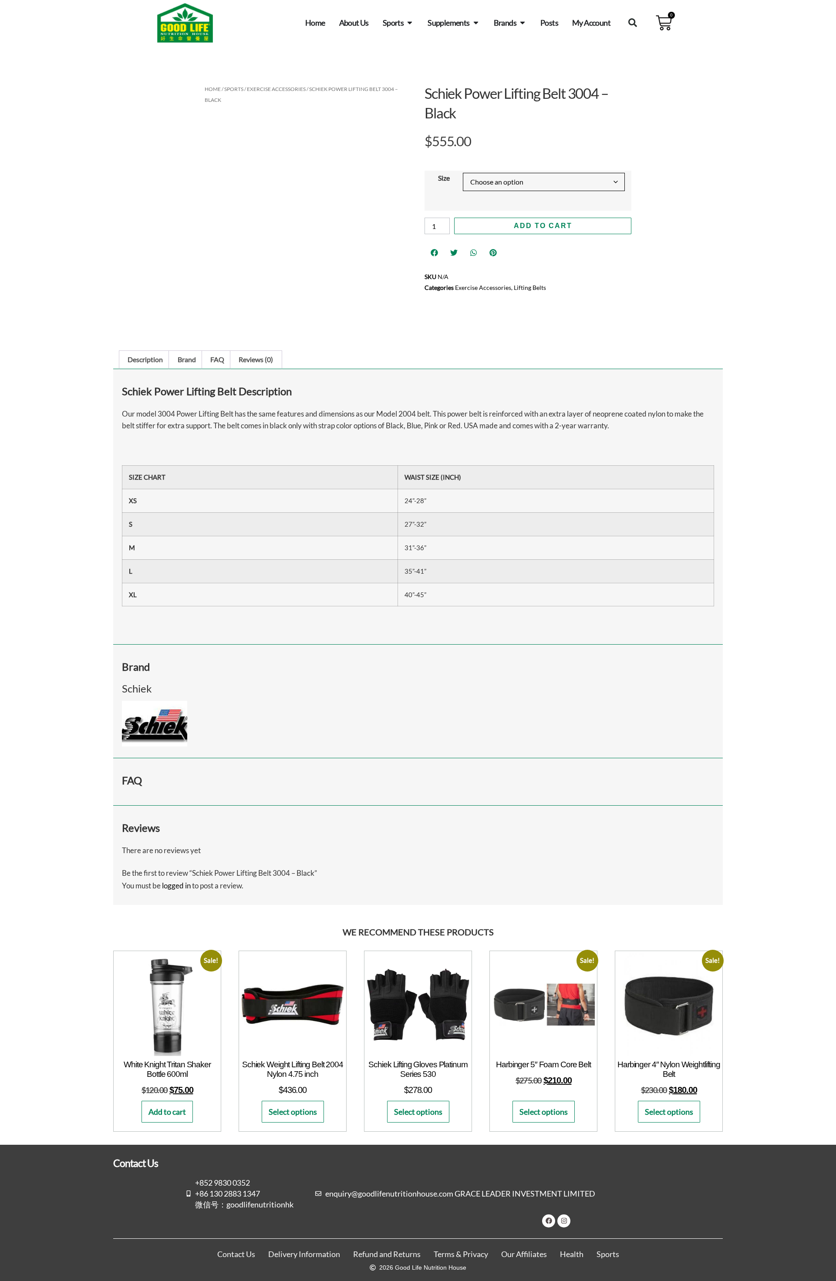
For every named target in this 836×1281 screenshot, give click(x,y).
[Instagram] (563, 1220)
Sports (233, 89)
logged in (176, 885)
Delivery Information (304, 1254)
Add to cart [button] (167, 1111)
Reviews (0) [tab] (256, 359)
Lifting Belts (530, 287)
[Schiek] (154, 743)
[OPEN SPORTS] (410, 22)
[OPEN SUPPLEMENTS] (476, 22)
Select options (293, 1111)
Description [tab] (145, 359)
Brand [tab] (187, 359)
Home (213, 89)
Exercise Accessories (276, 89)
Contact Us (236, 1254)
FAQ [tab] (217, 359)
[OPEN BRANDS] (522, 22)
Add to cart (543, 225)
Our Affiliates (524, 1254)
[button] (632, 22)
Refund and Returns (387, 1254)
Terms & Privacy (461, 1254)
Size (444, 178)
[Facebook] (548, 1220)
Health (571, 1254)
